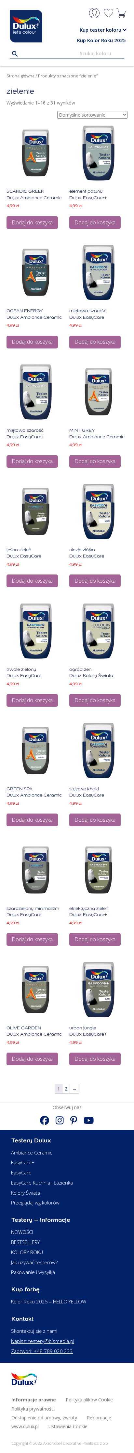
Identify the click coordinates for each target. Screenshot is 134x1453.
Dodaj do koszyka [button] (32, 222)
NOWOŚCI (22, 1232)
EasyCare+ (22, 1162)
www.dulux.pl (25, 1426)
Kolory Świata (25, 1192)
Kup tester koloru (100, 29)
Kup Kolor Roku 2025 (101, 40)
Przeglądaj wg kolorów (35, 1202)
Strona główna (20, 76)
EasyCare (21, 1172)
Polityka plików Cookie (89, 1399)
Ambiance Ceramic (31, 1152)
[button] (124, 30)
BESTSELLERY (25, 1242)
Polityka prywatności (33, 1409)
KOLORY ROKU (27, 1252)
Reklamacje (99, 1417)
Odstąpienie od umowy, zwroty (44, 1417)
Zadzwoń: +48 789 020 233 (42, 1351)
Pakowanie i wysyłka (33, 1272)
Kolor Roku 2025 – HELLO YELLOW (48, 1301)
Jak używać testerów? (34, 1262)
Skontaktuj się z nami (34, 1331)
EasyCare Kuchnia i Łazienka (42, 1182)
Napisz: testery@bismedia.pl (42, 1341)
